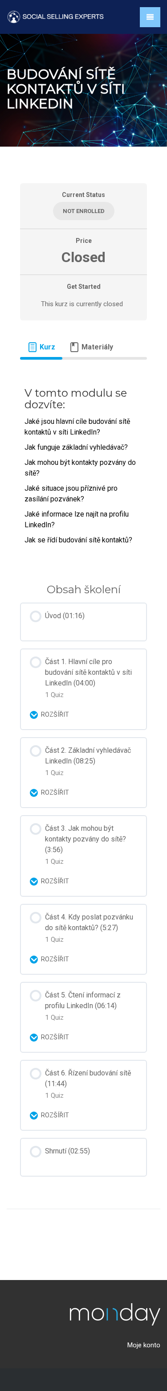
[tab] (41, 347)
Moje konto (143, 1345)
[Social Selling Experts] (56, 16)
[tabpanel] (83, 465)
